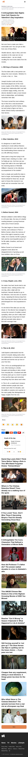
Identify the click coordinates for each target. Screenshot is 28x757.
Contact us (15, 748)
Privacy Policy (4, 746)
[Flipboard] (19, 433)
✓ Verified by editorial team (7, 20)
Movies (3, 419)
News (3, 743)
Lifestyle (21, 743)
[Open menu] (25, 1)
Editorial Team (21, 748)
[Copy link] (23, 433)
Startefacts (3, 6)
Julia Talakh (9, 24)
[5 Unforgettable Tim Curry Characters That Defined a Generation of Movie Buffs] (14, 550)
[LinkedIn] (15, 433)
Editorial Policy (4, 750)
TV (8, 743)
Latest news (9, 6)
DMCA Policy (4, 748)
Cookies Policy (12, 746)
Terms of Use (18, 746)
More (14, 727)
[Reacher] (14, 628)
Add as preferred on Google (7, 21)
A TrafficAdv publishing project (16, 754)
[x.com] (7, 433)
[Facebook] (3, 433)
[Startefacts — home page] (4, 1)
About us (10, 748)
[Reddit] (11, 433)
